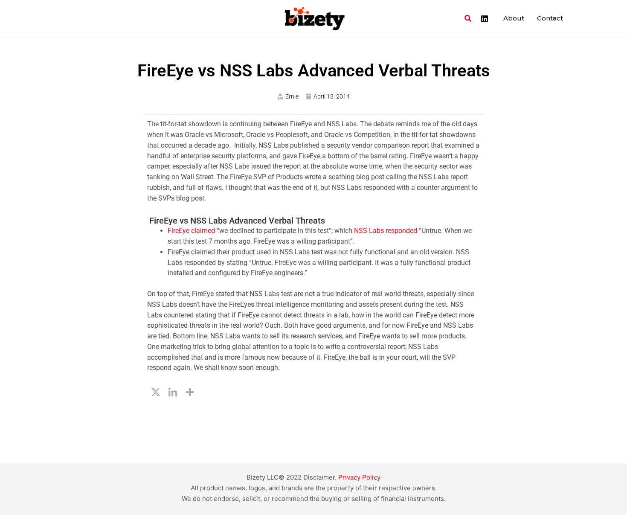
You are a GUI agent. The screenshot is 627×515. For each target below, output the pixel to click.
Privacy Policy (359, 477)
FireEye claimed (192, 231)
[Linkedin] (484, 19)
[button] (468, 18)
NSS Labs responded (385, 231)
